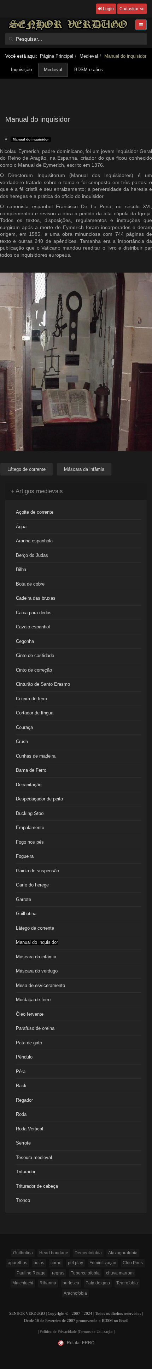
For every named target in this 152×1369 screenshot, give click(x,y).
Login (108, 8)
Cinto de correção (34, 670)
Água (21, 526)
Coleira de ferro (31, 698)
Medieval (89, 56)
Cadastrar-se (132, 8)
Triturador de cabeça (37, 1186)
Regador (24, 1100)
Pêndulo (24, 1057)
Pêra (20, 1071)
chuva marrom (120, 1273)
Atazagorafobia (123, 1252)
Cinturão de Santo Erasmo (43, 684)
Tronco (23, 1200)
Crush (22, 741)
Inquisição (21, 69)
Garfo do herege (32, 885)
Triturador (25, 1171)
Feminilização (102, 1262)
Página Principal (56, 56)
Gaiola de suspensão (37, 870)
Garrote (23, 899)
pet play (75, 1262)
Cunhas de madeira (35, 756)
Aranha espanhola (34, 540)
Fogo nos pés (30, 842)
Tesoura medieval (34, 1157)
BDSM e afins (88, 69)
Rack (21, 1085)
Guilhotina (26, 913)
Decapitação (28, 784)
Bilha (21, 569)
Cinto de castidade (35, 655)
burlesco (71, 1282)
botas (39, 1262)
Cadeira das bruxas (35, 598)
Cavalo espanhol (33, 626)
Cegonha (25, 641)
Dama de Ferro (31, 770)
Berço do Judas (32, 555)
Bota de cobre (30, 584)
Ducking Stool (30, 813)
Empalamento (30, 827)
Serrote (23, 1143)
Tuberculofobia (85, 1273)
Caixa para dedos (34, 612)
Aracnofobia (75, 1293)
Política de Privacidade (58, 1332)
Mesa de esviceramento (40, 985)
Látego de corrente (35, 928)
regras (58, 1273)
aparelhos (17, 1262)
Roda (21, 1114)
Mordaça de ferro (33, 999)
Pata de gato (29, 1042)
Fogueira (25, 856)
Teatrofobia (127, 1282)
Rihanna (48, 1282)
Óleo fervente (29, 1014)
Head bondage (53, 1252)
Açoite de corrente (34, 512)
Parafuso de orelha (35, 1028)
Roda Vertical (29, 1128)
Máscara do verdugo (37, 971)
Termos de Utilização (95, 1332)
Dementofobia (88, 1252)
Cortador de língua (34, 712)
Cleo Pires (133, 1262)
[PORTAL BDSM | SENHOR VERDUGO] (68, 25)
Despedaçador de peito (39, 799)
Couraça (24, 727)
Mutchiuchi (22, 1282)
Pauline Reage (31, 1273)
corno (56, 1262)
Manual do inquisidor (31, 139)
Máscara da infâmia (36, 956)
